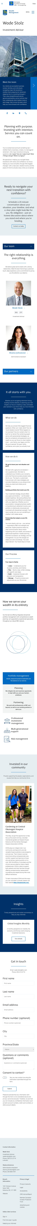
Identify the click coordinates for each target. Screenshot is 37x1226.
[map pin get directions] (18, 1117)
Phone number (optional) (16, 1018)
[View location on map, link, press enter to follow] (18, 1119)
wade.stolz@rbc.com (9, 1156)
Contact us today (18, 226)
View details (18, 939)
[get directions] (18, 1117)
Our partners (11, 371)
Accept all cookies (17, 1215)
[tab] (18, 678)
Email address (10, 1005)
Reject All (17, 1210)
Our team (9, 246)
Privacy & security (25, 1184)
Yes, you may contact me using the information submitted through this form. (20, 1079)
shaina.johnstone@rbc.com (11, 1169)
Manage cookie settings (17, 1220)
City (5, 1031)
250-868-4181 (11, 1172)
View (34, 4)
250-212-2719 (11, 1158)
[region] (18, 1119)
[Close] (34, 1189)
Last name (8, 992)
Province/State (11, 1045)
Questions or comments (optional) (16, 1057)
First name (8, 978)
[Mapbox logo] (7, 1128)
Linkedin (5, 1160)
